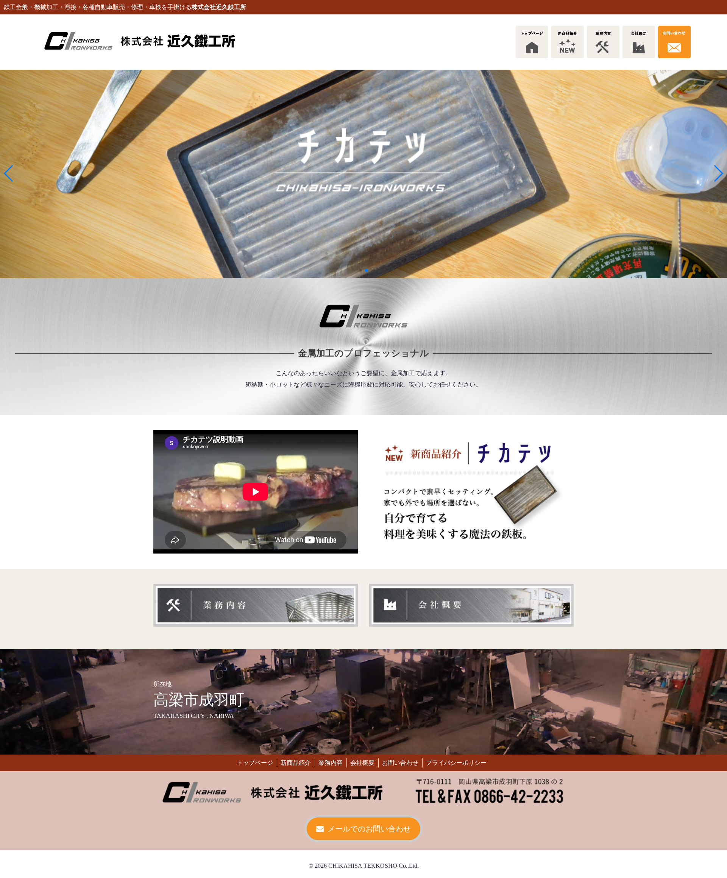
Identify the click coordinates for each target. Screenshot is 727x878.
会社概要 (362, 762)
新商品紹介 (296, 762)
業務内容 (330, 762)
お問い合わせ (400, 762)
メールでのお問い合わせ (369, 829)
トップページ (255, 762)
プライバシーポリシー (456, 762)
